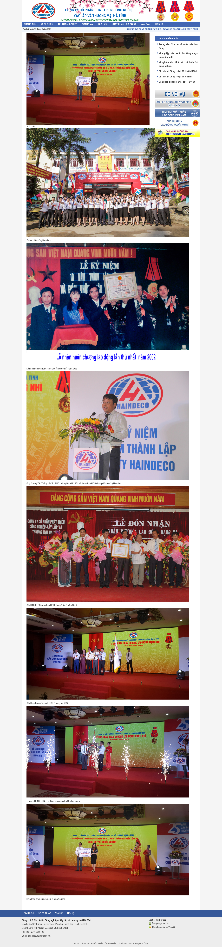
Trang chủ (29, 913)
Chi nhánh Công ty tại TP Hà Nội (175, 76)
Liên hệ (70, 913)
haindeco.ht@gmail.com (39, 935)
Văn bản (59, 913)
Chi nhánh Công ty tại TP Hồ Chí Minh (178, 71)
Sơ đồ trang (44, 913)
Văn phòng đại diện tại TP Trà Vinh (177, 81)
